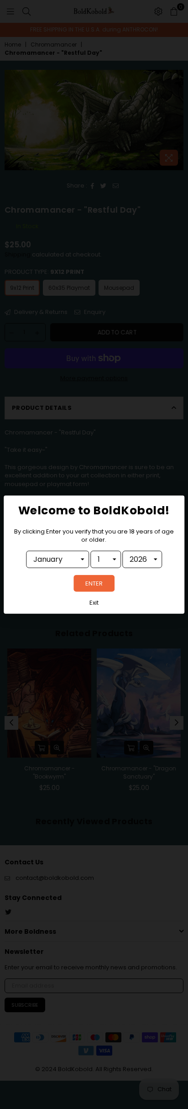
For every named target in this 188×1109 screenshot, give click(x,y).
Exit (94, 602)
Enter (94, 583)
